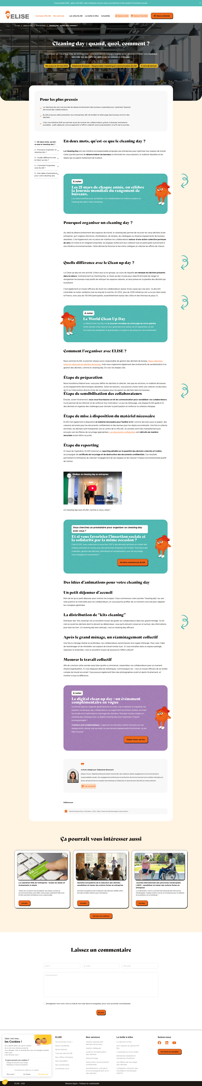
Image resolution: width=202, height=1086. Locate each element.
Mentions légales (71, 1083)
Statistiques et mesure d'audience (17, 1065)
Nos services (58, 16)
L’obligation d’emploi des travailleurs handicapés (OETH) (127, 1070)
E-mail (87, 966)
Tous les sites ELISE (63, 1053)
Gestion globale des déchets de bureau (94, 1042)
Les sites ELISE (76, 16)
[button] (5, 1082)
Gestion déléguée (93, 1048)
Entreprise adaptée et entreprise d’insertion (126, 1056)
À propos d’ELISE (43, 16)
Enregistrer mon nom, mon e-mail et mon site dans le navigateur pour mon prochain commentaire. (88, 1003)
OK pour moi (43, 1074)
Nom (48, 966)
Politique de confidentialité (89, 1083)
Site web (127, 966)
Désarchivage (92, 1058)
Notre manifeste (62, 1045)
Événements (41, 25)
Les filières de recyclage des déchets (127, 1063)
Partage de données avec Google (17, 1063)
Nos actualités (61, 1061)
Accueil (17, 25)
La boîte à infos (92, 16)
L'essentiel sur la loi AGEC (128, 1052)
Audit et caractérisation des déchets (96, 1053)
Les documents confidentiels (122, 432)
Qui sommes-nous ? (63, 1041)
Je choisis (27, 1074)
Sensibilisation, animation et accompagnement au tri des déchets (97, 1070)
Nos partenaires (62, 1064)
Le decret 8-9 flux (124, 1041)
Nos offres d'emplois (64, 1057)
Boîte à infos (27, 25)
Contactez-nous (62, 1068)
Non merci (10, 1074)
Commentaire (51, 975)
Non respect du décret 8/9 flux (128, 1046)
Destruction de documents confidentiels (97, 1063)
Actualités (105, 16)
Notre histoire (61, 1049)
